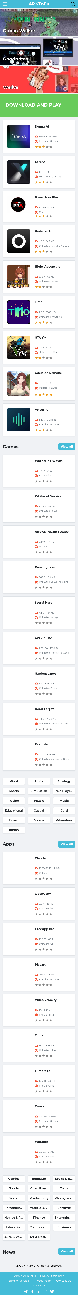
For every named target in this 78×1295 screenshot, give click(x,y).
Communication (40, 1227)
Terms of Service (18, 1280)
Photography (65, 1198)
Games (11, 446)
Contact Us (63, 1280)
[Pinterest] (39, 1291)
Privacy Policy (42, 1280)
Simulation (39, 791)
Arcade (39, 820)
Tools (64, 1188)
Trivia (39, 781)
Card (64, 810)
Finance (39, 1217)
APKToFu (39, 4)
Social (13, 1198)
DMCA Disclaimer (52, 1276)
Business (64, 1227)
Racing (14, 800)
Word (14, 781)
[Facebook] (32, 1291)
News (9, 1252)
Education (14, 1227)
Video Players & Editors (40, 1188)
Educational (14, 810)
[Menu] (5, 4)
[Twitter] (52, 1291)
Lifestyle (64, 1208)
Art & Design (39, 1237)
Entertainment (65, 1217)
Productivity (39, 1198)
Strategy (64, 781)
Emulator (39, 1178)
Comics (13, 1178)
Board (13, 820)
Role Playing (64, 791)
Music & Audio (40, 1208)
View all (67, 446)
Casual (39, 810)
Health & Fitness (14, 1217)
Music (64, 800)
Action (14, 830)
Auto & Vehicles (14, 1237)
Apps (9, 844)
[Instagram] (45, 1291)
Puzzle (39, 800)
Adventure (64, 820)
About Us (39, 1285)
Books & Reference (65, 1178)
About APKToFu (25, 1276)
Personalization (14, 1208)
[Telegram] (26, 1291)
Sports (14, 791)
